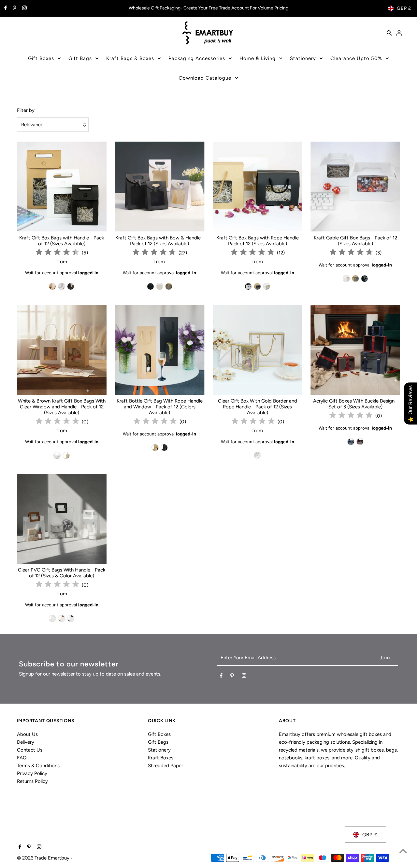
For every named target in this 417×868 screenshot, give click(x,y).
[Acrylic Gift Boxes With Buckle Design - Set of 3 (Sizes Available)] (355, 350)
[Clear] (257, 455)
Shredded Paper (165, 766)
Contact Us (29, 750)
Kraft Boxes (160, 758)
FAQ (22, 758)
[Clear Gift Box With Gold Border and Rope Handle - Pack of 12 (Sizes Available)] (257, 350)
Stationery (303, 58)
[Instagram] (24, 8)
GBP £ (404, 8)
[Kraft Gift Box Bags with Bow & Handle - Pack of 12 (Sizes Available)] (159, 186)
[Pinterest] (13, 8)
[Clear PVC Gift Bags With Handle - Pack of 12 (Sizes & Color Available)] (62, 519)
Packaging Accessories (196, 58)
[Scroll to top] (403, 851)
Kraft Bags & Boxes (130, 58)
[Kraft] (66, 455)
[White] (61, 286)
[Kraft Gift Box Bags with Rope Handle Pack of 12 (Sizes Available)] (257, 186)
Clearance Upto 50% (356, 58)
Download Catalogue (205, 78)
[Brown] (52, 286)
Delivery (25, 742)
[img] (57, 253)
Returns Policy (32, 781)
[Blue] (351, 441)
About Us (27, 734)
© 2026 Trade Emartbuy (44, 858)
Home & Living (257, 58)
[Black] (70, 286)
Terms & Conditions (38, 766)
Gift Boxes (41, 58)
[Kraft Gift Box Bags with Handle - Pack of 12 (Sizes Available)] (62, 186)
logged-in (88, 272)
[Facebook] (5, 8)
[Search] (389, 32)
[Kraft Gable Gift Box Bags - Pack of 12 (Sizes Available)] (355, 186)
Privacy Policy (32, 773)
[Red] (360, 441)
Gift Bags (80, 58)
